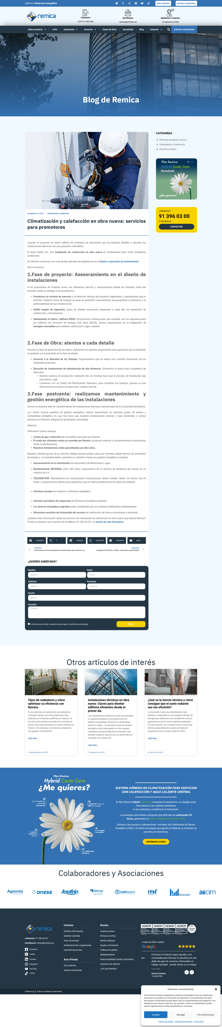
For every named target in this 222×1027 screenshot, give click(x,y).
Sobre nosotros (35, 29)
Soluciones (69, 29)
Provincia (91, 581)
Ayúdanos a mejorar (170, 18)
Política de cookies (165, 1022)
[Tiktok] (148, 3)
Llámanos (85, 17)
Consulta (32, 604)
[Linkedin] (135, 3)
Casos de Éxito (110, 29)
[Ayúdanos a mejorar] (170, 12)
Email (89, 570)
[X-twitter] (123, 3)
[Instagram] (129, 3)
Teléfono (32, 581)
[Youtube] (142, 3)
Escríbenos (128, 18)
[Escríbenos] (128, 12)
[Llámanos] (85, 12)
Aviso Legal (198, 1022)
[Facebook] (116, 3)
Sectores (88, 29)
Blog (141, 29)
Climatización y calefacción (58, 213)
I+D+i (54, 29)
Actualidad (128, 29)
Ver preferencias (205, 1014)
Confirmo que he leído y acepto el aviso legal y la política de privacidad (59, 624)
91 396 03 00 (174, 216)
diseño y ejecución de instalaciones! (119, 261)
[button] (215, 989)
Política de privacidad (184, 1022)
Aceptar (156, 1014)
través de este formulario (109, 521)
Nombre (32, 570)
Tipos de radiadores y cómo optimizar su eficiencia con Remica (46, 703)
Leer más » (33, 738)
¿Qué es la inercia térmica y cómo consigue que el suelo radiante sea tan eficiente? (170, 703)
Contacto (154, 29)
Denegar (181, 1014)
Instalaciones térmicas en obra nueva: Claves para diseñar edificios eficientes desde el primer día (108, 705)
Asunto (31, 593)
